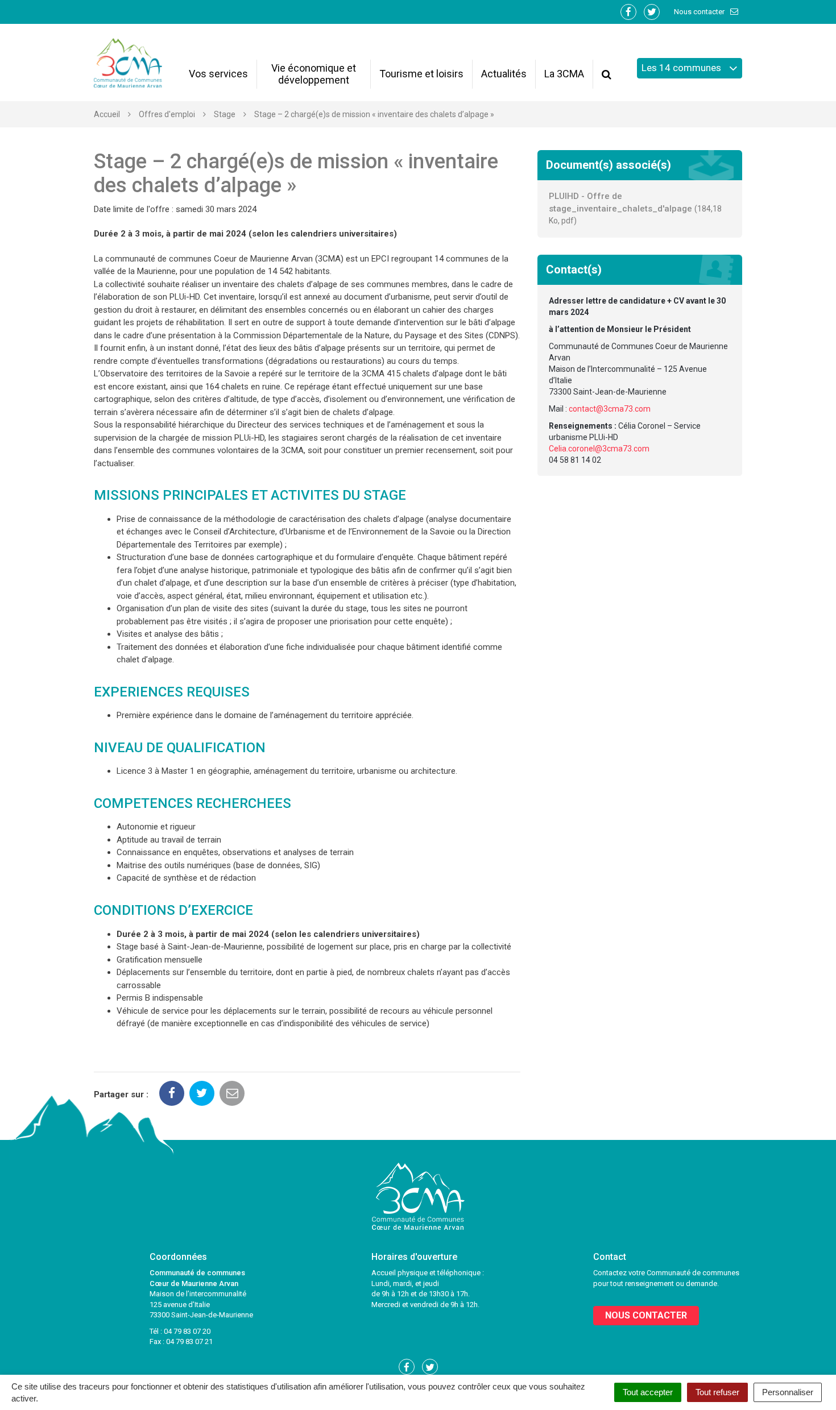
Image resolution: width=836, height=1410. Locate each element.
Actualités (504, 74)
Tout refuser (717, 1392)
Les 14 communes (682, 67)
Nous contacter (700, 11)
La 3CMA (564, 74)
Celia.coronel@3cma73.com (599, 448)
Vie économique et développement (313, 74)
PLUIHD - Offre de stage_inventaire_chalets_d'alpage (635, 208)
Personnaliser (787, 1392)
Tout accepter (648, 1392)
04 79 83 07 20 (187, 1331)
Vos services (218, 74)
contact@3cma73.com (610, 408)
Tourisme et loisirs (421, 74)
